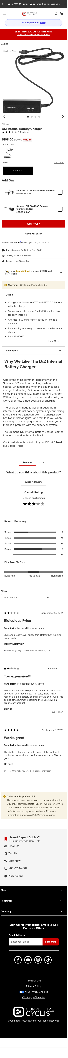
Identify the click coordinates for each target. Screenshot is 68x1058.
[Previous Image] (4, 116)
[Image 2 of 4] (32, 117)
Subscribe (50, 941)
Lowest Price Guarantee (17, 261)
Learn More (53, 341)
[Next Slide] (65, 4)
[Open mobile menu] (4, 14)
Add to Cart (33, 224)
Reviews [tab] (27, 462)
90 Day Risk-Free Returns (18, 255)
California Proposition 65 (33, 285)
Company (6, 911)
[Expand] (61, 272)
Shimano (6, 124)
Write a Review (33, 482)
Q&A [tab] (42, 462)
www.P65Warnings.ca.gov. (40, 815)
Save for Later (33, 233)
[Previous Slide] (2, 4)
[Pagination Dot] (29, 38)
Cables (4, 44)
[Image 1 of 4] (28, 117)
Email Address (17, 935)
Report (59, 711)
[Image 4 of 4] (39, 117)
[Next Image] (63, 116)
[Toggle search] (56, 13)
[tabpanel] (33, 629)
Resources (7, 901)
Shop (3, 890)
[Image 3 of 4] (35, 117)
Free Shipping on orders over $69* (24, 250)
